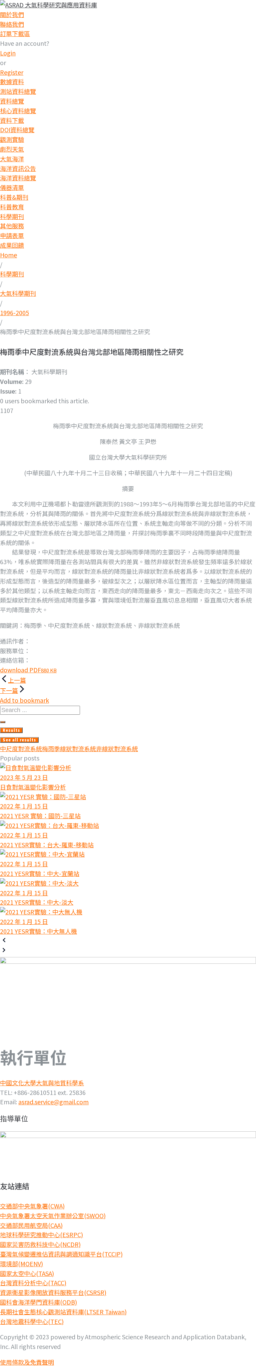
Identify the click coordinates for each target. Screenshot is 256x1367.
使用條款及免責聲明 (27, 1362)
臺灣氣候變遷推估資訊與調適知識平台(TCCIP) (61, 1253)
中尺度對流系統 (21, 748)
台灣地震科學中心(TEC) (32, 1321)
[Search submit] (2, 722)
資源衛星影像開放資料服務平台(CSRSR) (53, 1292)
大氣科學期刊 (18, 293)
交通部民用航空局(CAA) (31, 1225)
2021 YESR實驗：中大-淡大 (36, 902)
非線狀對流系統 (117, 748)
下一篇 (9, 690)
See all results (19, 739)
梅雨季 (51, 748)
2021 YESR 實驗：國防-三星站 (40, 815)
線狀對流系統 (78, 748)
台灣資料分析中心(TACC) (33, 1282)
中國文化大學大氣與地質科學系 (42, 1082)
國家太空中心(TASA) (27, 1273)
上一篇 (17, 680)
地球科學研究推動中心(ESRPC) (41, 1234)
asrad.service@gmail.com (53, 1101)
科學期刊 (12, 273)
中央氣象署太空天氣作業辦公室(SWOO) (53, 1215)
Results (11, 730)
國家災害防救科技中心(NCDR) (40, 1244)
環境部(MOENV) (21, 1263)
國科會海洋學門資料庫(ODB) (38, 1302)
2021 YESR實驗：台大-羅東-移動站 (47, 844)
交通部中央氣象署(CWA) (32, 1205)
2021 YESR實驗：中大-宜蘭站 (39, 873)
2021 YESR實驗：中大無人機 (38, 931)
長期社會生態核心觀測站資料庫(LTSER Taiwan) (63, 1311)
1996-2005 (14, 312)
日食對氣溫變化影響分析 (33, 786)
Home (8, 254)
